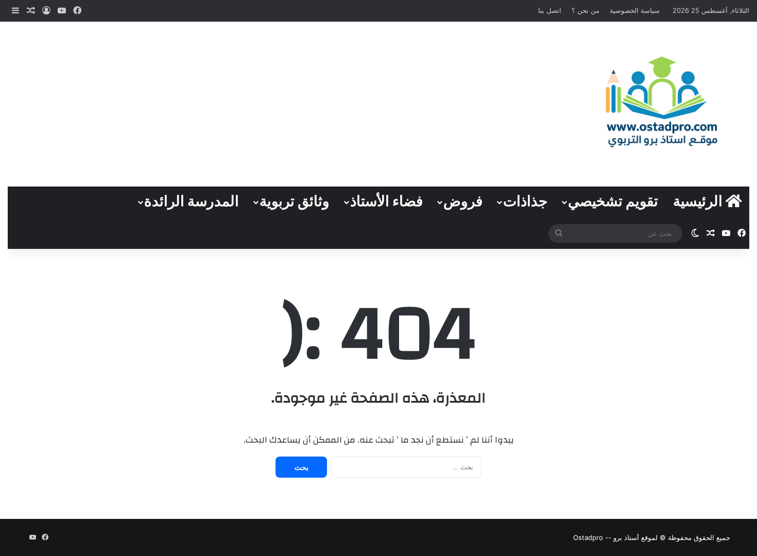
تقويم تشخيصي (613, 201)
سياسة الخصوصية (635, 10)
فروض (463, 201)
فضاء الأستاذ (386, 201)
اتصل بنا (549, 10)
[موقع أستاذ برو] (660, 101)
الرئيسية (699, 201)
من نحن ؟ (585, 10)
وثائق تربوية (295, 201)
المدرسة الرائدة (191, 201)
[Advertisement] (252, 104)
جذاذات (525, 201)
